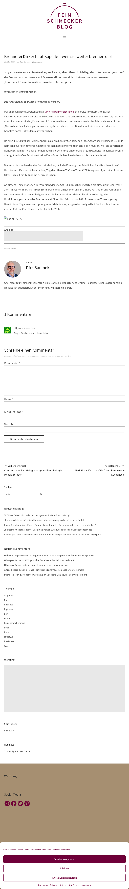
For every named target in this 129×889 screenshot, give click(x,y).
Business (8, 604)
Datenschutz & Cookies (48, 885)
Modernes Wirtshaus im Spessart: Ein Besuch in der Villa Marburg (55, 574)
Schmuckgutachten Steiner (17, 751)
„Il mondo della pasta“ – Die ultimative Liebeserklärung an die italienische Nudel (44, 520)
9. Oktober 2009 (28, 328)
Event (7, 618)
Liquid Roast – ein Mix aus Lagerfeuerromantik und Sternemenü (53, 569)
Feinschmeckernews (14, 622)
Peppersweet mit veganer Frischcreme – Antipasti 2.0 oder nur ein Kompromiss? (55, 555)
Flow (17, 328)
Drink (14, 248)
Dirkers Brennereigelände (59, 111)
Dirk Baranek (25, 62)
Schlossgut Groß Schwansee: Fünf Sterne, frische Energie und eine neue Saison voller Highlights (52, 534)
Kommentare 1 (38, 62)
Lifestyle (8, 636)
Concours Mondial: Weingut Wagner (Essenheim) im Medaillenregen (33, 470)
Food (6, 627)
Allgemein (9, 595)
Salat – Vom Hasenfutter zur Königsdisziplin (46, 564)
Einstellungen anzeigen (64, 877)
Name (8, 399)
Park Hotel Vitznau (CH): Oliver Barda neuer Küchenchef (100, 470)
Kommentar (12, 363)
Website (9, 424)
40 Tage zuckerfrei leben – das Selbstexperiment (49, 560)
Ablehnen (65, 868)
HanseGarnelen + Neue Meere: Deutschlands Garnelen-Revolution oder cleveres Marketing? (50, 524)
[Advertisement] (44, 236)
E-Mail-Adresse (13, 411)
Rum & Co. (9, 730)
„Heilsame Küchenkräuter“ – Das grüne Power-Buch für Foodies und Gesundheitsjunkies (48, 529)
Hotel (7, 632)
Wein (6, 645)
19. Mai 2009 (9, 62)
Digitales (8, 609)
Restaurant (9, 641)
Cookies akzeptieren (64, 859)
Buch (6, 600)
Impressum (86, 885)
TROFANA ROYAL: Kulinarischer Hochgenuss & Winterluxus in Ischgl (37, 515)
